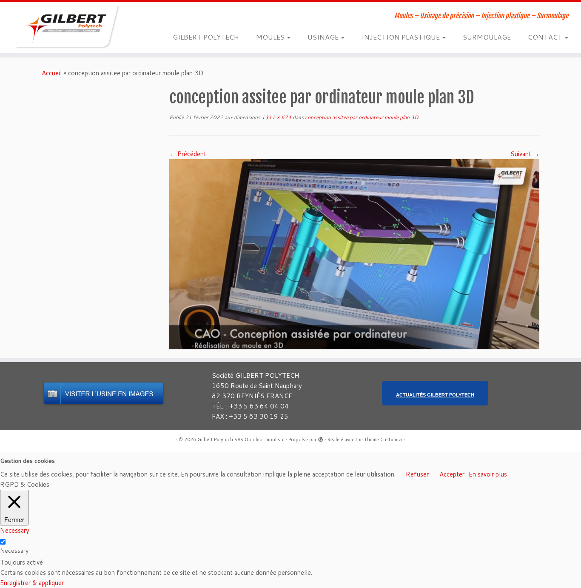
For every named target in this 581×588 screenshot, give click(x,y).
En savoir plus (488, 474)
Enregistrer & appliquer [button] (32, 582)
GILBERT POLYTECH (206, 37)
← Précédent (187, 153)
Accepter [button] (451, 474)
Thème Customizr (383, 439)
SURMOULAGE (487, 37)
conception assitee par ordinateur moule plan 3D (361, 117)
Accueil (52, 73)
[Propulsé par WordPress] (321, 438)
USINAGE (324, 37)
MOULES (271, 37)
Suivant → (524, 153)
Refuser (417, 474)
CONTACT (546, 37)
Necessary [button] (14, 530)
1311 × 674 (275, 117)
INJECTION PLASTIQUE (401, 37)
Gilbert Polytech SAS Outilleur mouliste (241, 439)
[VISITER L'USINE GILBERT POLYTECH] (103, 393)
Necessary (14, 550)
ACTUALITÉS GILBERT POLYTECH (435, 394)
